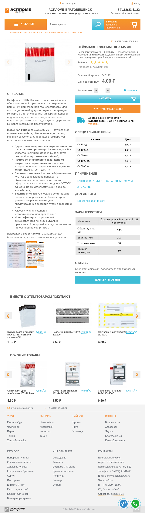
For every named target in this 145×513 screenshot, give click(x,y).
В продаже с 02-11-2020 (91, 201)
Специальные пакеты (55, 32)
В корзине (111, 21)
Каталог (35, 32)
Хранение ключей (17, 466)
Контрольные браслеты (20, 471)
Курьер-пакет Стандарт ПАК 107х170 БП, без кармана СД (20, 335)
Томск (43, 436)
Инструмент (14, 480)
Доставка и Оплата (64, 466)
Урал (10, 416)
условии (93, 123)
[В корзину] (133, 25)
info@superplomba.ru (22, 408)
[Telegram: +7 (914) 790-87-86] (123, 503)
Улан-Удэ (77, 431)
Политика (58, 475)
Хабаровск (111, 426)
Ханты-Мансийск (16, 440)
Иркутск (77, 422)
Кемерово (45, 431)
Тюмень (11, 436)
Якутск (109, 431)
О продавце (59, 457)
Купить (105, 98)
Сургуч (11, 475)
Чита (75, 426)
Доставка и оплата (88, 13)
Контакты (62, 13)
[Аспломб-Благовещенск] (18, 12)
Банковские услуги (89, 181)
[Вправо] (136, 315)
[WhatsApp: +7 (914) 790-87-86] (135, 503)
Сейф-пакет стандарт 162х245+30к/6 (65, 392)
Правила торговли (63, 471)
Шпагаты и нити (16, 484)
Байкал (77, 416)
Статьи (57, 484)
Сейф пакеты (78, 32)
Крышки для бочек (17, 493)
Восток (110, 416)
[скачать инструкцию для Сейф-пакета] (35, 266)
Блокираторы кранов (19, 498)
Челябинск (13, 426)
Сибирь (45, 416)
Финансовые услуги (119, 181)
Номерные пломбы (18, 457)
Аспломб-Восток (19, 32)
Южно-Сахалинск (115, 440)
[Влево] (8, 315)
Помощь (72, 13)
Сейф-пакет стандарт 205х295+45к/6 (110, 392)
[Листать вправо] (68, 62)
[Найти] (98, 24)
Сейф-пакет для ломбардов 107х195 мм (20, 392)
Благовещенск (113, 436)
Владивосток (112, 422)
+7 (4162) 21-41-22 (128, 9)
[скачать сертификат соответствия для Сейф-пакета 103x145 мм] (16, 266)
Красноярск (46, 426)
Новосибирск (47, 422)
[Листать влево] (8, 62)
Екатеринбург (15, 422)
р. (118, 27)
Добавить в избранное (126, 41)
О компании (49, 13)
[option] (38, 62)
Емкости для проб (17, 489)
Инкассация (85, 186)
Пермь (11, 431)
